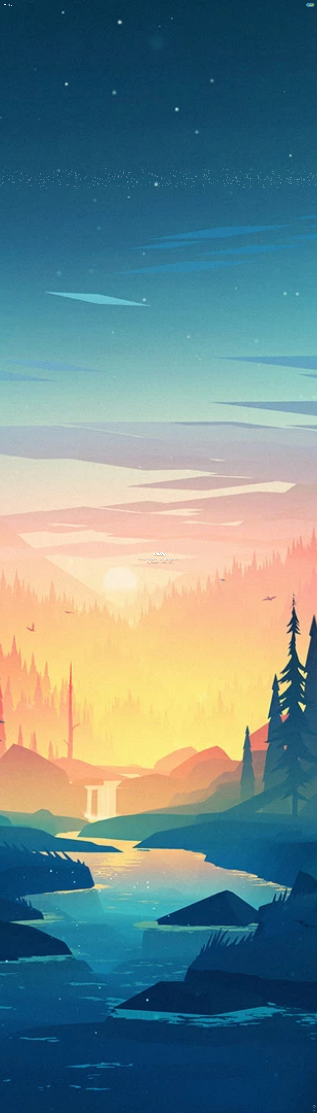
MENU (10, 5)
